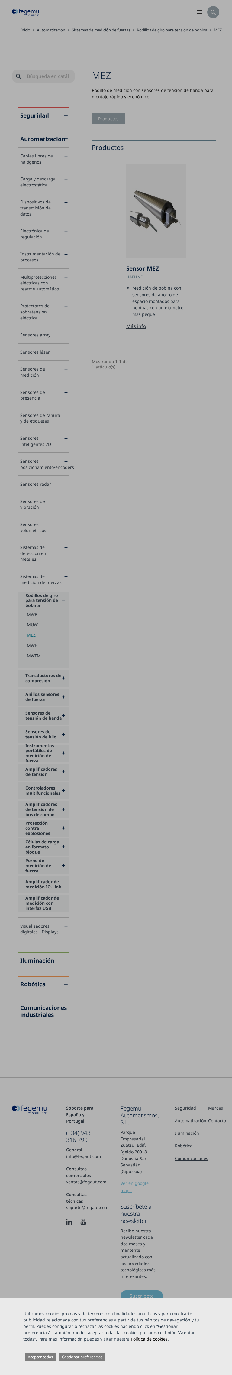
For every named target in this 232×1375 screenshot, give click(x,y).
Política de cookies (149, 1339)
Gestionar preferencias (82, 1357)
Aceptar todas (40, 1357)
